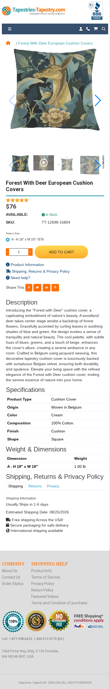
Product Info (41, 571)
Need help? (20, 278)
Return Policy (42, 590)
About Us (9, 571)
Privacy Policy (42, 583)
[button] (97, 100)
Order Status (12, 583)
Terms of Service (45, 577)
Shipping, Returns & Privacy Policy (40, 271)
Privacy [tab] (53, 486)
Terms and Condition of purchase (59, 603)
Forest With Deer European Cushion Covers (55, 43)
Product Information (27, 264)
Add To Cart (61, 252)
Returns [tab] (35, 486)
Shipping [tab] (15, 486)
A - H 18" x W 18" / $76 (27, 239)
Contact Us (11, 577)
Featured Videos (45, 596)
